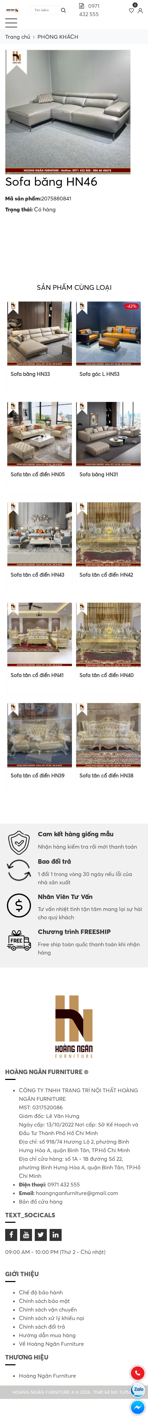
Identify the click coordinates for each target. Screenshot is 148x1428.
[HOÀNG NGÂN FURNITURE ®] (12, 10)
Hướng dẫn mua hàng (47, 1335)
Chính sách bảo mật (44, 1300)
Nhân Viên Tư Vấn (65, 896)
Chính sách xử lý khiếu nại (51, 1318)
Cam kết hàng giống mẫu (76, 834)
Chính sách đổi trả (42, 1326)
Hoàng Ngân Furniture (47, 1375)
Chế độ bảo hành (41, 1292)
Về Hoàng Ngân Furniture (51, 1343)
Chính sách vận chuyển (48, 1309)
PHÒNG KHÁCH (58, 36)
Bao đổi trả (54, 861)
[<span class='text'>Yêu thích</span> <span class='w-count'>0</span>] (131, 10)
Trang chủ (17, 36)
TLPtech (127, 1392)
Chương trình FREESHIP (74, 931)
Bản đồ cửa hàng (41, 1201)
